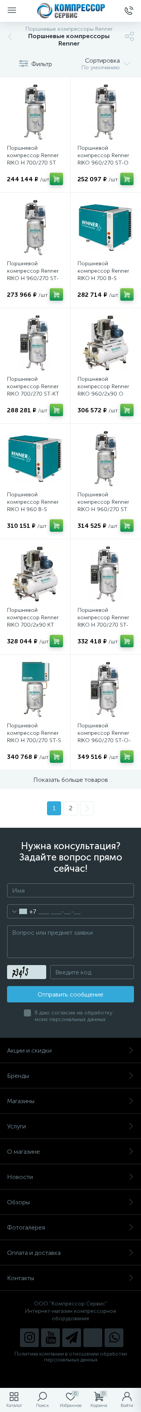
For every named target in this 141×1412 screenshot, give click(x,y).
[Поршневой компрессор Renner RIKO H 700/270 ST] (35, 112)
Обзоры (18, 1202)
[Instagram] (29, 1337)
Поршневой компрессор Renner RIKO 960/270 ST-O (103, 155)
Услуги (16, 1126)
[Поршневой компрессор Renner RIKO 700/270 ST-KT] (35, 343)
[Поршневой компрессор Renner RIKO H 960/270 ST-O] (35, 227)
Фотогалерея (26, 1227)
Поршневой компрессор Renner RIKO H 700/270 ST (33, 155)
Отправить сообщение (70, 994)
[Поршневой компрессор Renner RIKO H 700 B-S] (106, 227)
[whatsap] (114, 1337)
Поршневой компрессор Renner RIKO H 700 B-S (103, 271)
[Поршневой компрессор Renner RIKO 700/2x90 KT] (35, 574)
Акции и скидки (29, 1050)
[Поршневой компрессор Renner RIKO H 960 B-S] (35, 458)
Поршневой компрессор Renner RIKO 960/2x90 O (103, 386)
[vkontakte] (92, 1337)
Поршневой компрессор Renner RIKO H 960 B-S (33, 502)
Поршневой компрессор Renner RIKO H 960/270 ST (103, 502)
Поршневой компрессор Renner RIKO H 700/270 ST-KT (103, 621)
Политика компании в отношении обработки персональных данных (70, 1357)
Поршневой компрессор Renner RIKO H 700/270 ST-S (34, 733)
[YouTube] (50, 1337)
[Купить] (56, 179)
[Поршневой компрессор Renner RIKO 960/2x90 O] (106, 343)
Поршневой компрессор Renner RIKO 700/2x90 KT (33, 617)
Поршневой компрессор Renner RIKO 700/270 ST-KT (33, 386)
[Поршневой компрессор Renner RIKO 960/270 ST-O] (106, 112)
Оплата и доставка (34, 1252)
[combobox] (21, 911)
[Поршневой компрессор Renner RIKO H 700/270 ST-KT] (106, 574)
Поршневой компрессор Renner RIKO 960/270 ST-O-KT (104, 736)
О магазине (23, 1151)
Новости (20, 1177)
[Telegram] (71, 1337)
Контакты (20, 1278)
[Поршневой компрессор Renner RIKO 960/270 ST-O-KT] (106, 689)
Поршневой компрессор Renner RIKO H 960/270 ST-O (33, 274)
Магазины (20, 1101)
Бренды (18, 1075)
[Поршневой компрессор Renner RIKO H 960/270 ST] (106, 458)
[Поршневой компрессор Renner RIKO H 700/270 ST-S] (35, 689)
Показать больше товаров (70, 779)
